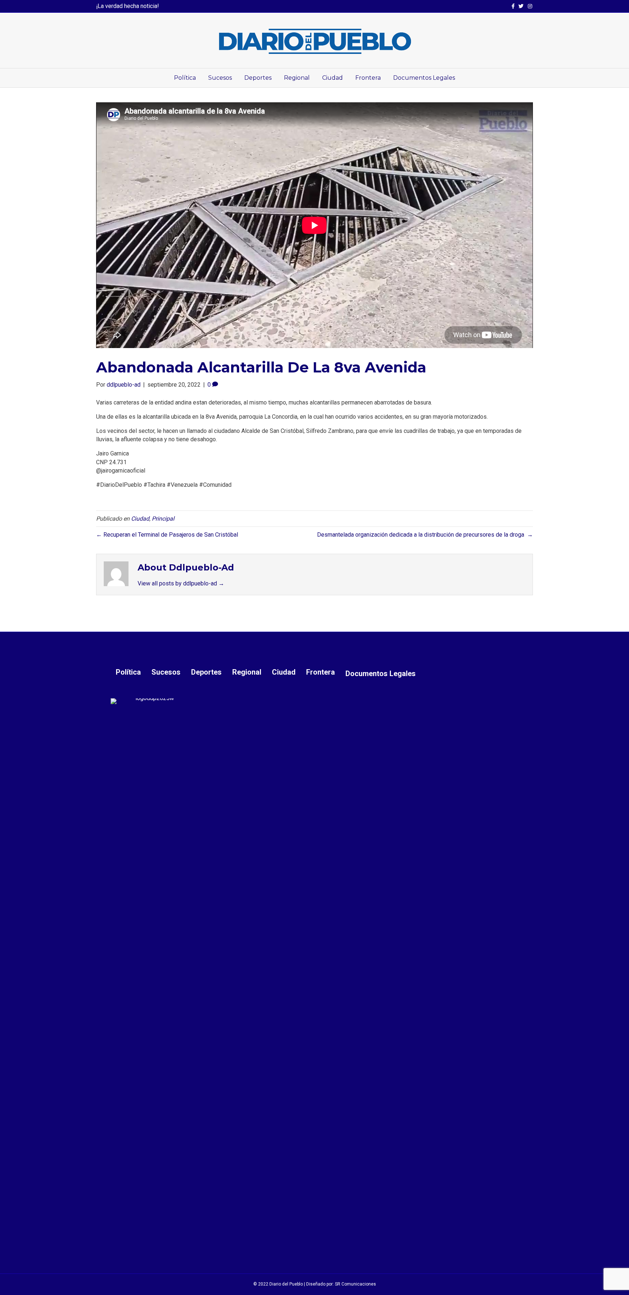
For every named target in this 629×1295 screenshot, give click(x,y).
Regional (297, 77)
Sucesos (220, 77)
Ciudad (332, 77)
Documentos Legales (424, 77)
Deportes (258, 77)
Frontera (368, 77)
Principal (163, 518)
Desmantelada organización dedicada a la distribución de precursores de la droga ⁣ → (425, 534)
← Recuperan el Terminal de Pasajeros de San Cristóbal (167, 534)
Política (185, 77)
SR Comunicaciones (355, 1284)
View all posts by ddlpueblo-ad (181, 583)
